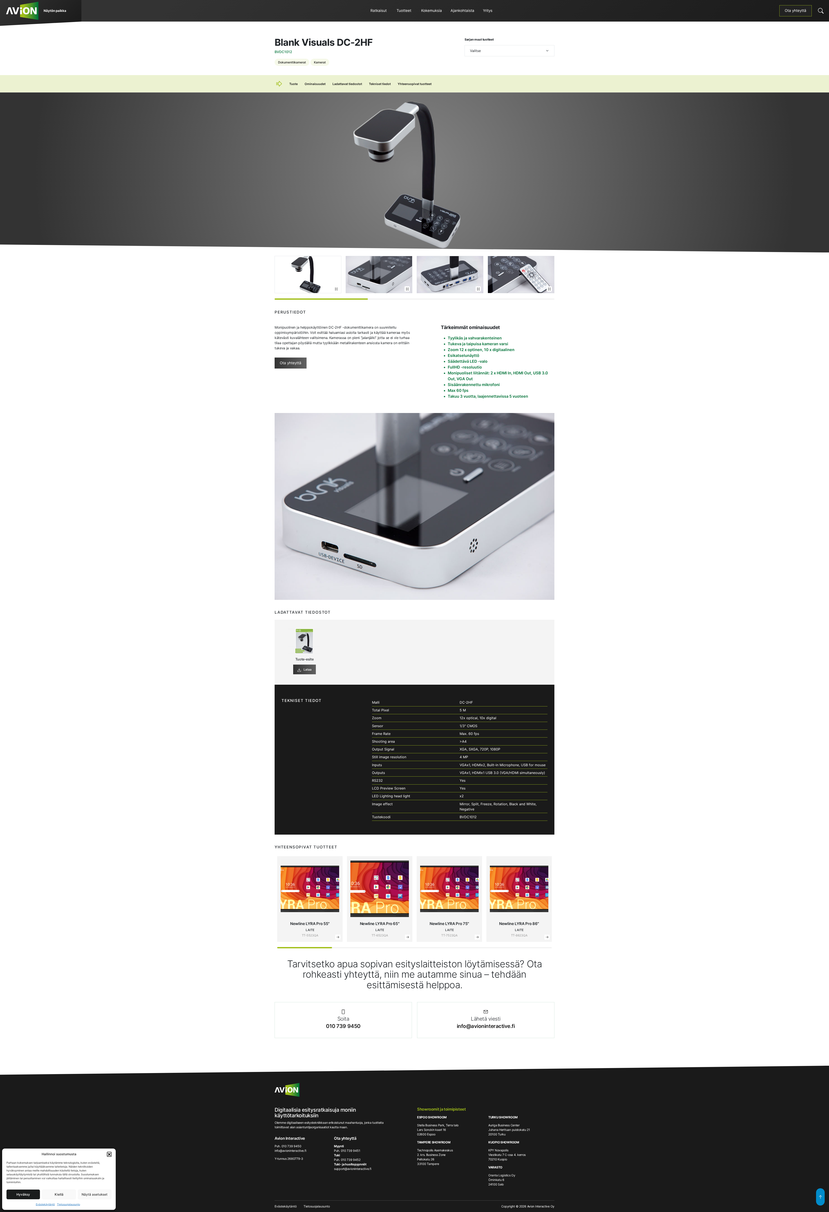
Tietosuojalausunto (68, 1204)
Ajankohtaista (462, 10)
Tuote (293, 84)
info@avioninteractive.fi (486, 1026)
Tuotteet (404, 10)
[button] (109, 1154)
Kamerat (320, 62)
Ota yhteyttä (795, 10)
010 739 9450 (343, 1026)
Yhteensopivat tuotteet (415, 84)
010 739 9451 (350, 1150)
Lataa (308, 669)
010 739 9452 (351, 1160)
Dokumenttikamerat (292, 62)
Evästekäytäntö (45, 1204)
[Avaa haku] (820, 10)
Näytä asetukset (95, 1194)
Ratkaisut (378, 10)
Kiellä (59, 1194)
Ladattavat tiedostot (347, 84)
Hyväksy (23, 1194)
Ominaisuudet (315, 84)
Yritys (487, 10)
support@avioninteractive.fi (352, 1169)
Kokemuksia (431, 10)
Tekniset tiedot (380, 84)
